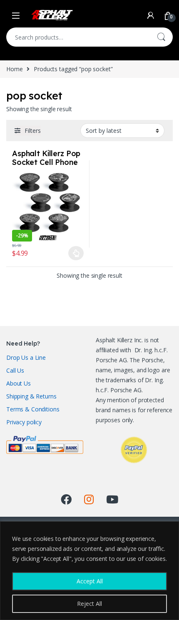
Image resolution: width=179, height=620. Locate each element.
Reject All (89, 604)
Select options (74, 253)
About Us (18, 383)
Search (161, 37)
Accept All (90, 581)
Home (14, 69)
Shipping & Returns (31, 396)
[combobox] (77, 37)
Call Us (15, 370)
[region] (89, 570)
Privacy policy (24, 422)
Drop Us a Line (26, 357)
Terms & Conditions (32, 409)
